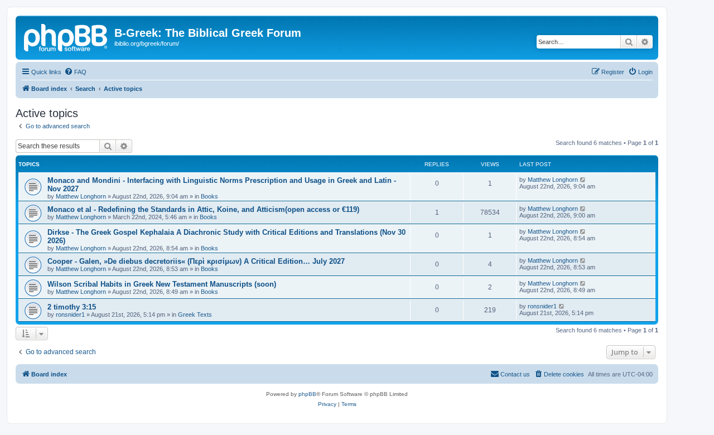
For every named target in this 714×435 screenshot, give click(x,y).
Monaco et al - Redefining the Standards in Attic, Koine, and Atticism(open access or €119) (203, 209)
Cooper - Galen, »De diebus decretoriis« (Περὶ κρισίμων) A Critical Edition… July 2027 (196, 261)
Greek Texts (195, 314)
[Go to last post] (583, 179)
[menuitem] (75, 72)
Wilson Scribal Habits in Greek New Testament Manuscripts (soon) (161, 284)
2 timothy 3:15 (71, 307)
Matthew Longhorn (81, 196)
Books (209, 196)
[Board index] (66, 36)
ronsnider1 (70, 314)
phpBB (307, 394)
